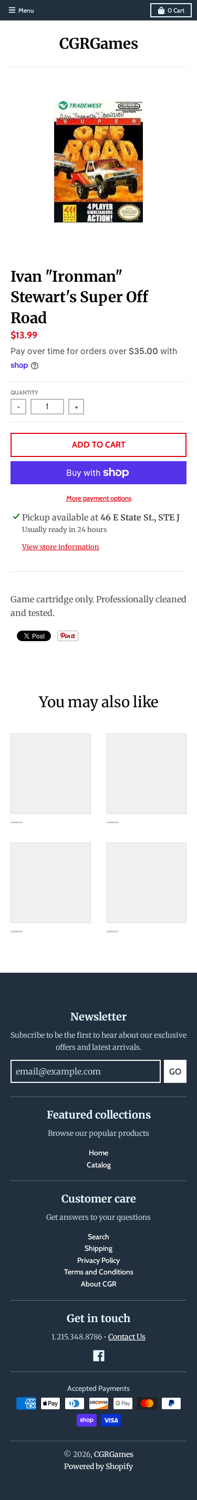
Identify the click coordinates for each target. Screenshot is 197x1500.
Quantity (24, 392)
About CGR (99, 1284)
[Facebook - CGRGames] (98, 1355)
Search (98, 1236)
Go (175, 1072)
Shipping (98, 1248)
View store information (60, 546)
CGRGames (98, 43)
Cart (176, 10)
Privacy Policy (98, 1260)
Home (98, 1152)
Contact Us (127, 1337)
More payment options (98, 498)
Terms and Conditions (98, 1271)
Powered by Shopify (98, 1466)
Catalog (99, 1164)
